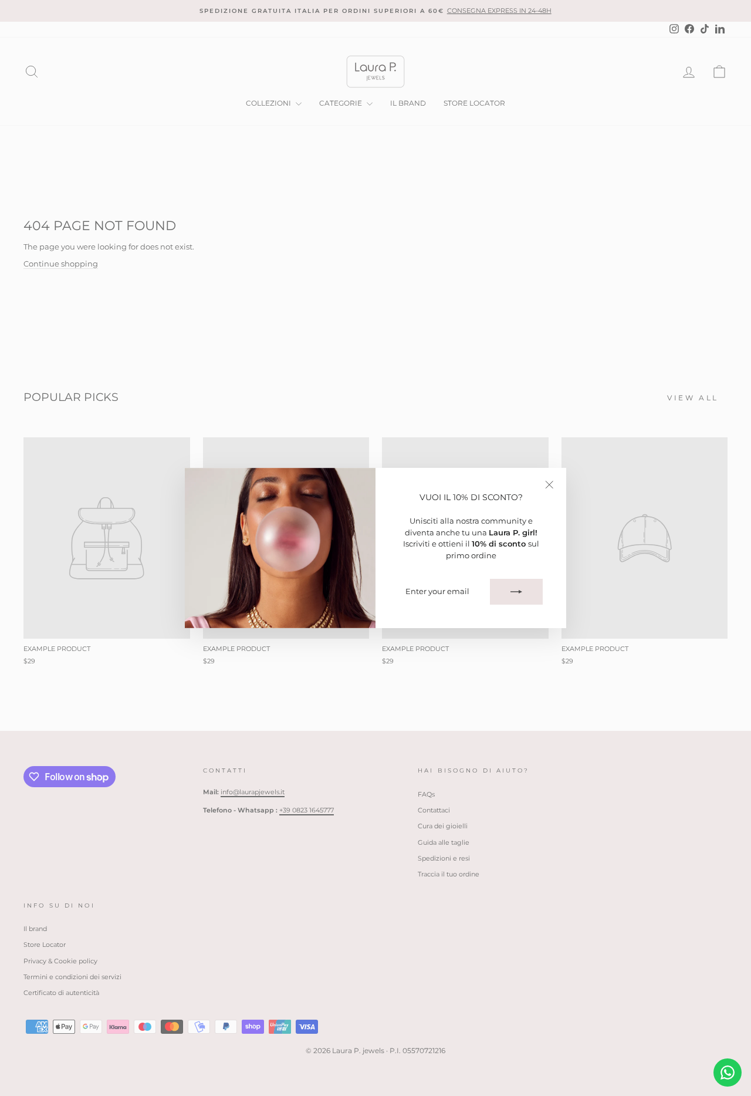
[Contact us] (727, 1072)
